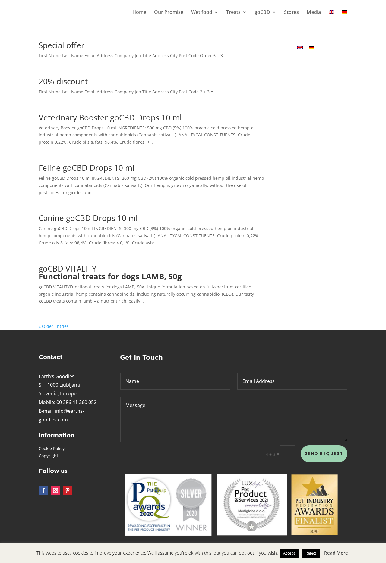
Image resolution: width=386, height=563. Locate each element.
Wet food (201, 12)
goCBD (262, 12)
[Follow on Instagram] (55, 490)
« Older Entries (54, 326)
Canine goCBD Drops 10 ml (88, 218)
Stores (291, 12)
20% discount (63, 81)
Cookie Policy (52, 448)
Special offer (61, 45)
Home (139, 12)
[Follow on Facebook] (43, 490)
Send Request (324, 453)
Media (314, 12)
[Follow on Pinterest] (67, 490)
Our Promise (168, 12)
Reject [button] (310, 553)
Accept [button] (289, 553)
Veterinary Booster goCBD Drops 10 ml (110, 117)
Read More (336, 553)
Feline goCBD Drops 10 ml (86, 167)
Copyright (48, 456)
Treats (233, 12)
